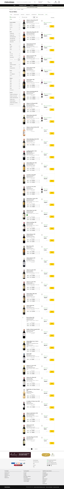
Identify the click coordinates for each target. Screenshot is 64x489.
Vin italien (25, 475)
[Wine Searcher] (48, 455)
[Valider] (19, 59)
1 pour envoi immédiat (48, 34)
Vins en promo (40, 5)
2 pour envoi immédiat (48, 58)
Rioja (43, 477)
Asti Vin (44, 482)
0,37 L (15, 75)
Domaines (32, 5)
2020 (15, 83)
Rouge (11, 14)
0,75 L (15, 72)
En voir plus (11, 104)
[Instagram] (47, 465)
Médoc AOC (15, 41)
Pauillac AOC (22, 14)
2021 (15, 81)
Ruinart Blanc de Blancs (27, 476)
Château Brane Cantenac (15, 102)
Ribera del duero (45, 478)
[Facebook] (49, 465)
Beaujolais (44, 476)
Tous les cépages (26, 481)
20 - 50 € (15, 55)
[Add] (52, 26)
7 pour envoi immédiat (48, 22)
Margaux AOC (28, 14)
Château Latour (15, 99)
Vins (14, 5)
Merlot (15, 66)
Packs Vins (50, 5)
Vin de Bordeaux (45, 475)
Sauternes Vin (45, 483)
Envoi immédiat (41, 14)
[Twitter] (51, 465)
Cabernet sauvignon (16, 14)
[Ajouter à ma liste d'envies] (42, 128)
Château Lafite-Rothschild (15, 97)
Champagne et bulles (22, 5)
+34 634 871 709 (50, 461)
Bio (46, 14)
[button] (56, 2)
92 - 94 (15, 25)
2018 (15, 88)
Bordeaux (18, 9)
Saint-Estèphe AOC (34, 14)
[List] (34, 17)
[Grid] (37, 17)
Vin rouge (25, 472)
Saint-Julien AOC (15, 38)
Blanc (15, 47)
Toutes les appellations (27, 478)
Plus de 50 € (15, 57)
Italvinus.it (6, 476)
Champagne (44, 472)
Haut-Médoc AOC (15, 40)
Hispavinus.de (7, 477)
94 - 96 (15, 27)
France (15, 9)
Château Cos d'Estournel (15, 94)
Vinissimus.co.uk (7, 475)
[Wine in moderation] (18, 465)
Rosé (15, 49)
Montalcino (44, 481)
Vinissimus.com (7, 472)
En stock (46, 129)
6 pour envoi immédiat (48, 46)
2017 (15, 86)
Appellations (11, 9)
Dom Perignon (26, 477)
